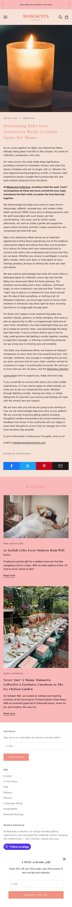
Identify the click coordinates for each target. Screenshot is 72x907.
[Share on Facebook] (11, 466)
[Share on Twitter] (28, 466)
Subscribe (16, 757)
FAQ (5, 787)
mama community (13, 673)
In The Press (10, 781)
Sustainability (10, 808)
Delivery (7, 792)
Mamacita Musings (13, 814)
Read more (9, 575)
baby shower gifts (13, 543)
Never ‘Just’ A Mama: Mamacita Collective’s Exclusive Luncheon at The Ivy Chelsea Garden (33, 684)
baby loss (29, 118)
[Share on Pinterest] (44, 466)
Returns (7, 797)
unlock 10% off (36, 895)
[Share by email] (60, 466)
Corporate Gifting (12, 803)
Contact (7, 776)
